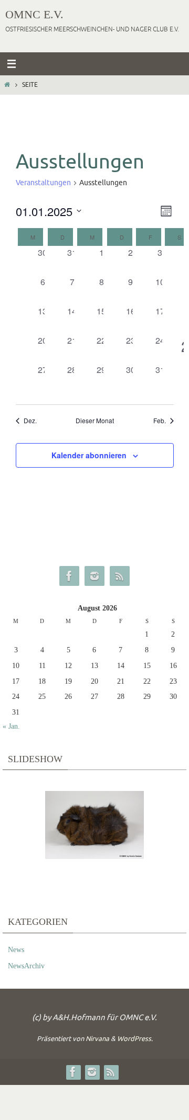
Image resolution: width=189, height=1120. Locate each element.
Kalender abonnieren (89, 455)
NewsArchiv (26, 966)
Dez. (30, 420)
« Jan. (11, 726)
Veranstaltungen (43, 182)
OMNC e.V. (34, 14)
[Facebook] (69, 576)
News (16, 950)
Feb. (159, 420)
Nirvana (97, 1038)
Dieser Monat (95, 420)
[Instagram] (94, 576)
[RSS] (120, 576)
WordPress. (135, 1038)
